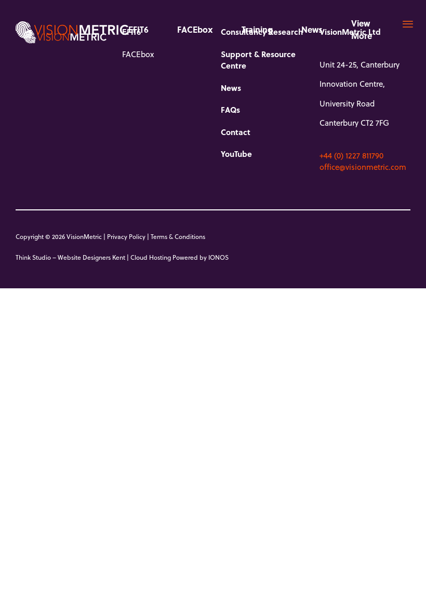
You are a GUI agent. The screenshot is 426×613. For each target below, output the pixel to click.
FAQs (230, 109)
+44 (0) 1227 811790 (351, 155)
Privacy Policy (126, 236)
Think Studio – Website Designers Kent (70, 257)
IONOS (218, 257)
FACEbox (195, 29)
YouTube (236, 153)
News (312, 29)
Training (257, 29)
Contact (235, 132)
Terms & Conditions (178, 236)
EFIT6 (138, 29)
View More (361, 29)
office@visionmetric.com (363, 166)
